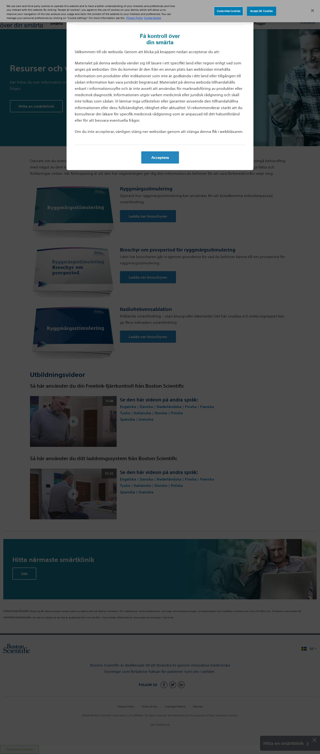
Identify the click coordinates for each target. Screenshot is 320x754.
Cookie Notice (152, 18)
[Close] (312, 10)
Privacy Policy (134, 18)
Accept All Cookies (261, 11)
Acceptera (160, 157)
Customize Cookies (228, 11)
